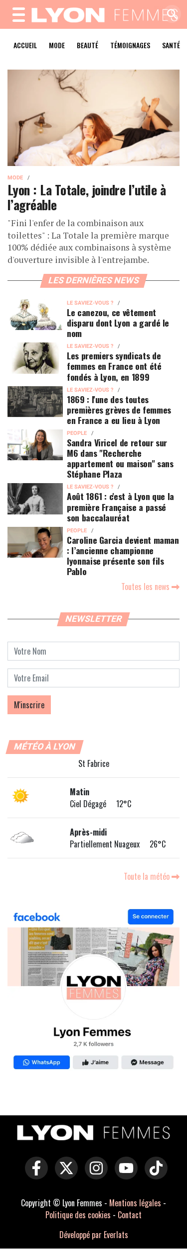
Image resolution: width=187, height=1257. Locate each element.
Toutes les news (146, 586)
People (77, 433)
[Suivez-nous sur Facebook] (93, 991)
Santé (171, 45)
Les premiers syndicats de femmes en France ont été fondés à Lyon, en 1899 (114, 366)
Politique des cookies (78, 1215)
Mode (57, 45)
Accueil (25, 45)
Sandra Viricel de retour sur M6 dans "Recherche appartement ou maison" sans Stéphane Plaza (120, 458)
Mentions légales (135, 1203)
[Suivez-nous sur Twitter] (64, 1175)
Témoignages (130, 45)
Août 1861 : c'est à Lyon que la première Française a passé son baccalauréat (120, 506)
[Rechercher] (169, 14)
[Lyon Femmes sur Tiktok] (154, 1175)
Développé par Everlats (93, 1235)
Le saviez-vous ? (90, 303)
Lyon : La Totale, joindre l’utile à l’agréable (86, 197)
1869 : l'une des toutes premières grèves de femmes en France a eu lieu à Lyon (119, 409)
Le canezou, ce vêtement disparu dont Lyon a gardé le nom (118, 322)
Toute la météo (148, 876)
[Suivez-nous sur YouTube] (124, 1175)
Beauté (87, 45)
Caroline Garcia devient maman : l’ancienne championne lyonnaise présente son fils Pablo (123, 555)
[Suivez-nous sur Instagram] (94, 1175)
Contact (130, 1215)
